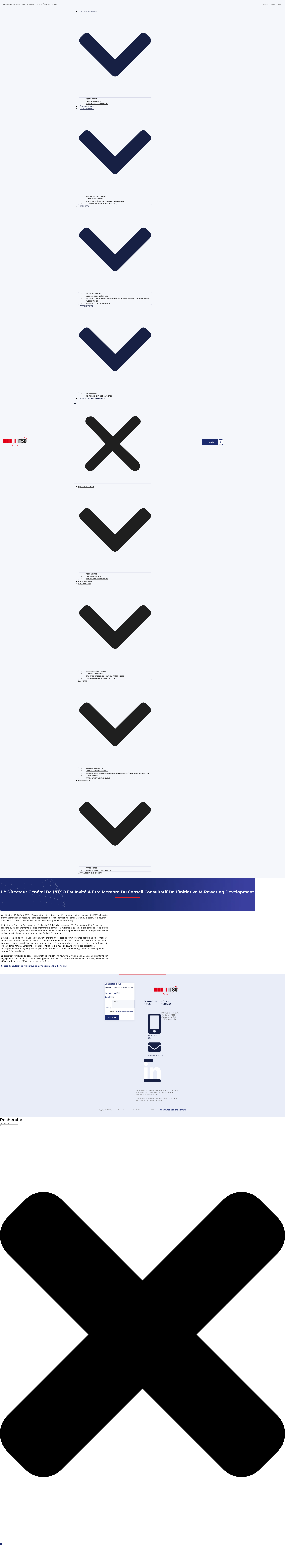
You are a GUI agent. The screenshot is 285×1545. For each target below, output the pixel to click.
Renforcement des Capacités (99, 396)
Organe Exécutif (93, 101)
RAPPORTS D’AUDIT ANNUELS (98, 303)
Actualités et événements (92, 398)
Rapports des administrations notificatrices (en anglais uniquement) (118, 299)
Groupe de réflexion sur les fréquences (105, 201)
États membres (87, 106)
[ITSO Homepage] (15, 447)
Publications (92, 301)
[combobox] (9, 1126)
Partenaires (91, 394)
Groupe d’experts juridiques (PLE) (101, 204)
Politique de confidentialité (124, 1011)
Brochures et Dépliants (97, 104)
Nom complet (110, 993)
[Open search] (221, 442)
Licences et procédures (97, 296)
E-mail (107, 997)
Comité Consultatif (94, 199)
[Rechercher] (1, 1544)
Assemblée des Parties (96, 196)
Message (108, 1008)
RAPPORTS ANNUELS (94, 294)
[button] (113, 442)
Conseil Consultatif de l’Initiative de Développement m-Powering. (34, 965)
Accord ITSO (91, 99)
